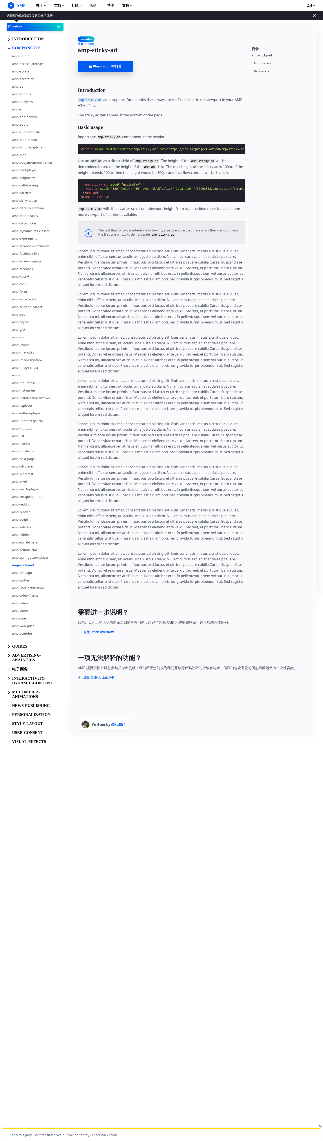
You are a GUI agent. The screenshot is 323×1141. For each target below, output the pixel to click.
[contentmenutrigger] (282, 48)
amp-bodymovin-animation (32, 162)
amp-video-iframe (25, 595)
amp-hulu (19, 337)
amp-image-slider (25, 367)
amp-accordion (23, 79)
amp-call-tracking (25, 185)
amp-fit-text (20, 276)
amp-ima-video (23, 352)
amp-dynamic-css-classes (31, 231)
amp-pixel (19, 481)
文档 (57, 5)
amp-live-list (21, 443)
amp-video (20, 603)
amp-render (21, 512)
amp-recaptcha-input (28, 497)
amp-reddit (20, 504)
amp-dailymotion (24, 200)
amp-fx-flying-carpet (27, 307)
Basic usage (261, 71)
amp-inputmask (23, 383)
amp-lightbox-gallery (27, 421)
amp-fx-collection (25, 299)
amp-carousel (22, 193)
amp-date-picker (24, 223)
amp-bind (19, 155)
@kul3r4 (118, 724)
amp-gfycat (20, 322)
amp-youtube (22, 633)
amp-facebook (22, 269)
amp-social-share (25, 542)
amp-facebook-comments (30, 246)
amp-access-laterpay (27, 63)
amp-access (20, 71)
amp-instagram (23, 390)
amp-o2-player (23, 466)
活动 (92, 5)
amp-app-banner (24, 117)
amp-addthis (21, 94)
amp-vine (19, 618)
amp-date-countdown (28, 208)
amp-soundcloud (24, 550)
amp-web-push (23, 626)
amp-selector (21, 527)
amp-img (18, 375)
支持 (125, 5)
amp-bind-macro (24, 139)
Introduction (262, 63)
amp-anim (19, 109)
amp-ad (18, 86)
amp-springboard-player (30, 557)
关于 (39, 5)
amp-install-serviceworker (31, 398)
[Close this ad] (320, 1126)
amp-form (19, 291)
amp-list (18, 436)
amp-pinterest (22, 474)
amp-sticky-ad (23, 565)
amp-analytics (22, 101)
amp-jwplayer (22, 405)
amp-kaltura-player (26, 413)
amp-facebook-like (25, 253)
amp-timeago (22, 572)
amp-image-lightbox (27, 360)
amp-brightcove (24, 177)
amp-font (19, 284)
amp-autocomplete (26, 132)
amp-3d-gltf (21, 56)
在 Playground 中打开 (105, 66)
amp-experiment (24, 238)
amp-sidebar (21, 535)
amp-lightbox (22, 428)
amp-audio (20, 124)
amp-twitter (20, 580)
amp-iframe (20, 345)
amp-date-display (25, 215)
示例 (91, 44)
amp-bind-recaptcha (27, 147)
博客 (110, 5)
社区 (75, 5)
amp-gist (18, 329)
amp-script (20, 519)
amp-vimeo (20, 610)
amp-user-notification (28, 588)
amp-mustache (23, 451)
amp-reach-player (25, 489)
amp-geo (18, 314)
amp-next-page (23, 459)
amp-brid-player (24, 170)
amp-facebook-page (27, 261)
